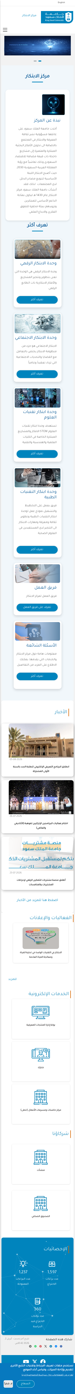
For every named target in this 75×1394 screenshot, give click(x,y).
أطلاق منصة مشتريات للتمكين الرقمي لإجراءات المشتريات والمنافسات (41, 882)
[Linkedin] (51, 1347)
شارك (41, 1067)
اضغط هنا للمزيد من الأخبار (37, 900)
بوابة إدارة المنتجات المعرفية (41, 1025)
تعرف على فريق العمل (37, 607)
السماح (25, 1383)
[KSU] (57, 15)
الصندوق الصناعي (41, 1216)
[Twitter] (45, 1347)
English (61, 3)
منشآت (41, 1170)
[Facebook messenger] (56, 1347)
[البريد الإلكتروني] (30, 1347)
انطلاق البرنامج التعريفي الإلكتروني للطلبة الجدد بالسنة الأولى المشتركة (41, 769)
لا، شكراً (8, 1384)
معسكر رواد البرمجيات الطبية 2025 (41, 952)
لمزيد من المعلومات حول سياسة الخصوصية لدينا (47, 1375)
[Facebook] (61, 1347)
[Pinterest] (40, 1347)
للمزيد (12, 979)
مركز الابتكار (29, 15)
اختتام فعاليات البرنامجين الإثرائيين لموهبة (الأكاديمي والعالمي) (41, 825)
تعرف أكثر (37, 299)
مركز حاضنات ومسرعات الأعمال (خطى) (41, 1110)
